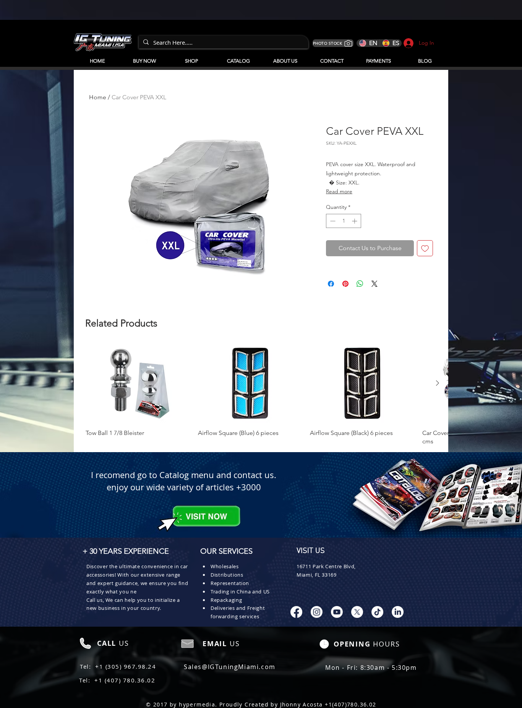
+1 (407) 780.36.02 (124, 680)
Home (97, 97)
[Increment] (355, 221)
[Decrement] (332, 221)
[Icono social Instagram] (317, 612)
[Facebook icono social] (296, 612)
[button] (238, 57)
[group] (261, 395)
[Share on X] (374, 283)
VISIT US (311, 551)
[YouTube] (337, 612)
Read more (339, 191)
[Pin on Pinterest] (345, 283)
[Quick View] (138, 383)
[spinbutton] (343, 221)
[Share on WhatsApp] (360, 283)
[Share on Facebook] (331, 283)
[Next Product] (437, 383)
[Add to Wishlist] (425, 248)
